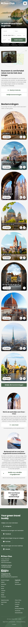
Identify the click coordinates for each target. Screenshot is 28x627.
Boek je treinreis (15, 90)
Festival (17, 582)
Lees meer (15, 425)
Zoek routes (18, 40)
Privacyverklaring (19, 608)
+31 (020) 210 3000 (6, 567)
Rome (2, 586)
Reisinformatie (5, 600)
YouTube (7, 541)
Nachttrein (4, 602)
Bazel (2, 588)
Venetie (3, 590)
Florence (3, 597)
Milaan (3, 582)
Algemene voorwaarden (9, 622)
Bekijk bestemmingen (14, 95)
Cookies (14, 624)
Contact (17, 604)
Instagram (8, 526)
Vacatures (17, 610)
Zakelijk (17, 606)
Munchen (3, 584)
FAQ (2, 604)
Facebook (8, 534)
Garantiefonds (18, 612)
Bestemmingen (5, 580)
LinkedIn (7, 549)
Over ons (17, 602)
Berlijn (2, 595)
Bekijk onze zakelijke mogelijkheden (15, 473)
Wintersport (18, 584)
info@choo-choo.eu (6, 565)
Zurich (2, 592)
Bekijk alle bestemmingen (14, 385)
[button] (9, 35)
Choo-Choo (18, 600)
